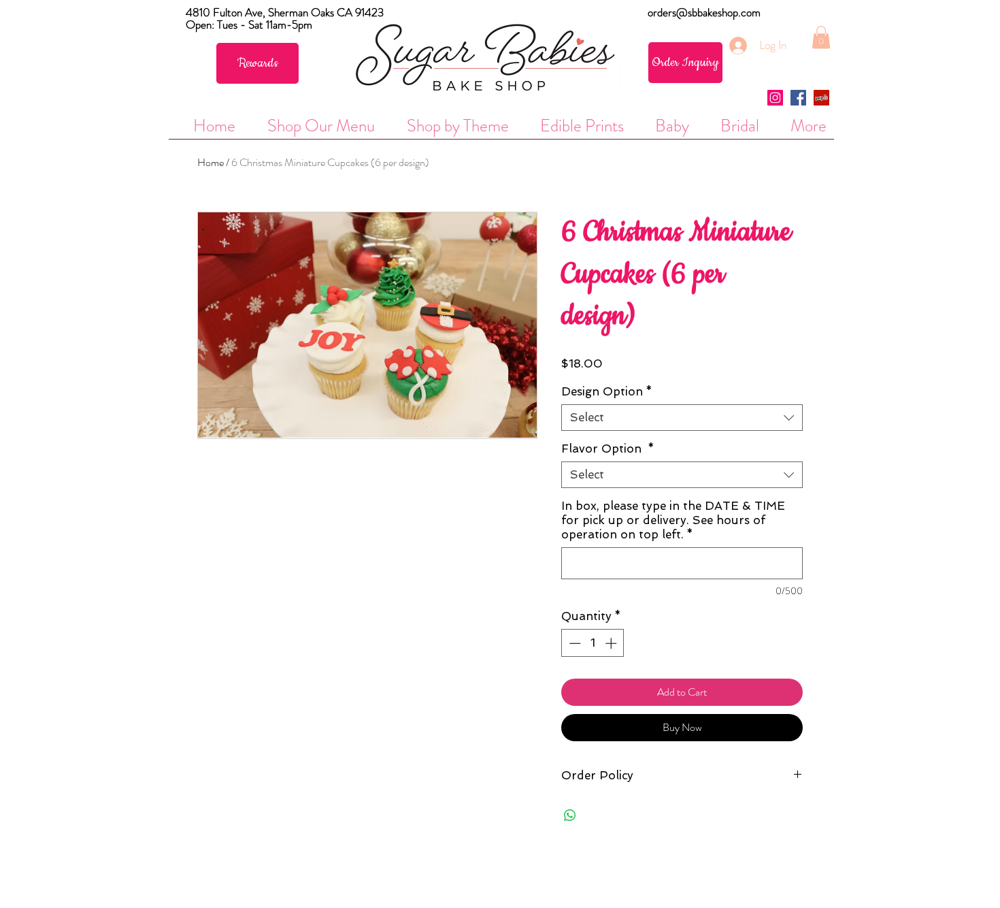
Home (210, 162)
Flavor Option (607, 448)
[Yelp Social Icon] (821, 98)
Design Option (606, 391)
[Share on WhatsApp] (570, 815)
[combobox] (682, 417)
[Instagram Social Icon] (775, 98)
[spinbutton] (593, 643)
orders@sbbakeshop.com (704, 12)
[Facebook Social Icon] (798, 98)
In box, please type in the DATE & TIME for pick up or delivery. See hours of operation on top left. (673, 520)
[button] (821, 37)
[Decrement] (573, 643)
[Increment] (612, 643)
